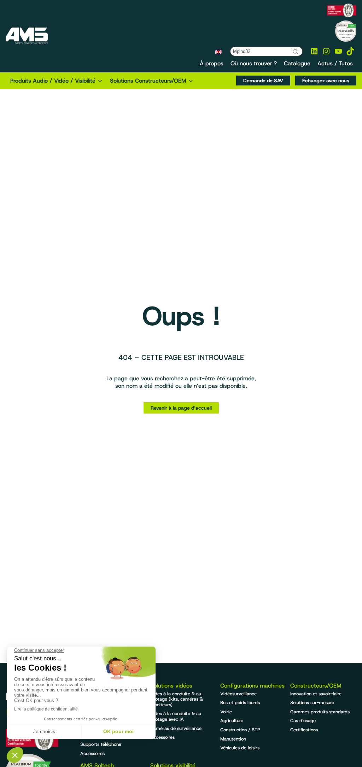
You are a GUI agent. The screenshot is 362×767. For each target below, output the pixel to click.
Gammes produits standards (320, 712)
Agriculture (231, 721)
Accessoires (92, 753)
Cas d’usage (303, 721)
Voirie (226, 712)
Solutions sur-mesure (312, 703)
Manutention (233, 739)
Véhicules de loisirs (239, 748)
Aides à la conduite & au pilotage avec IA (175, 716)
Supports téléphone (100, 744)
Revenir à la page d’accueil (181, 408)
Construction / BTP (240, 730)
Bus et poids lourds (240, 703)
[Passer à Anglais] (218, 51)
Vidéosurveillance (238, 694)
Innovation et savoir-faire (315, 694)
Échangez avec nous (325, 80)
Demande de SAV (263, 80)
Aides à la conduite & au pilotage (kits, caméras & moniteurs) (176, 699)
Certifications (304, 730)
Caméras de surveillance (176, 728)
